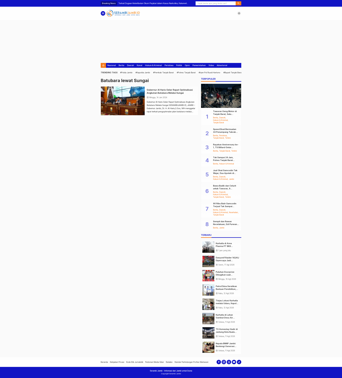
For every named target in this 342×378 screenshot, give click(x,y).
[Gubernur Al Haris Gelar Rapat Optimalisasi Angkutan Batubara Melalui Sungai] (123, 100)
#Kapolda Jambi (142, 72)
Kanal (139, 65)
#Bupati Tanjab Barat (232, 72)
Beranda (104, 362)
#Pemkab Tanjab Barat (163, 72)
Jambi (231, 179)
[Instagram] (224, 362)
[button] (238, 3)
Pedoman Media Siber (154, 362)
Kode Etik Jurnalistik (134, 362)
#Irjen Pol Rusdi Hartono (209, 72)
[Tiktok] (239, 362)
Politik (179, 65)
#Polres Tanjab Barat (186, 72)
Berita (121, 65)
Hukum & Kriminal (153, 65)
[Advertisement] (171, 40)
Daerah (130, 65)
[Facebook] (219, 362)
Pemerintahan (199, 65)
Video (211, 65)
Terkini (228, 138)
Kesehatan (233, 212)
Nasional (111, 65)
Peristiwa (169, 65)
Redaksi (169, 362)
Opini (187, 65)
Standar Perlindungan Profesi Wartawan (191, 362)
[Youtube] (234, 362)
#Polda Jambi (126, 72)
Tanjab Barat (218, 123)
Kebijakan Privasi (117, 362)
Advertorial (222, 65)
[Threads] (229, 362)
